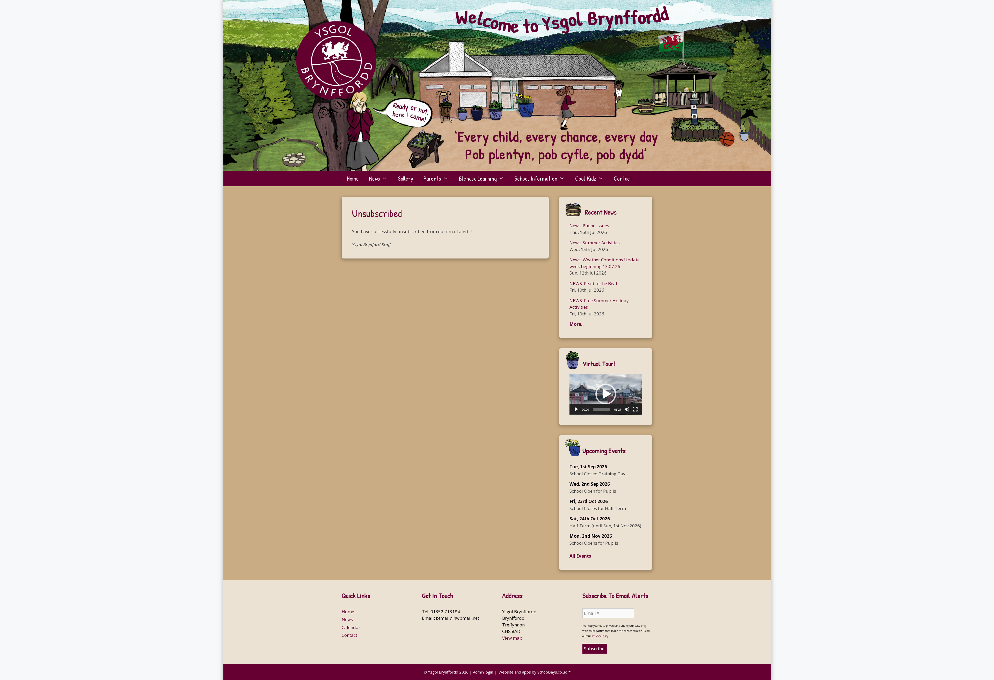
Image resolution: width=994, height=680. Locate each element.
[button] (605, 394)
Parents (432, 178)
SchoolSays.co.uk (552, 672)
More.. (576, 324)
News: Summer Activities (594, 243)
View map (512, 638)
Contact (623, 178)
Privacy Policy (600, 636)
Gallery (405, 178)
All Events (580, 556)
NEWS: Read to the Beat (593, 283)
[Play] (576, 409)
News (374, 178)
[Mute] (627, 409)
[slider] (601, 409)
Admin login (483, 672)
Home (353, 178)
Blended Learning (478, 178)
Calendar (351, 627)
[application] (605, 394)
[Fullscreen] (635, 409)
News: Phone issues (589, 225)
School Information (535, 178)
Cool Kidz (585, 178)
